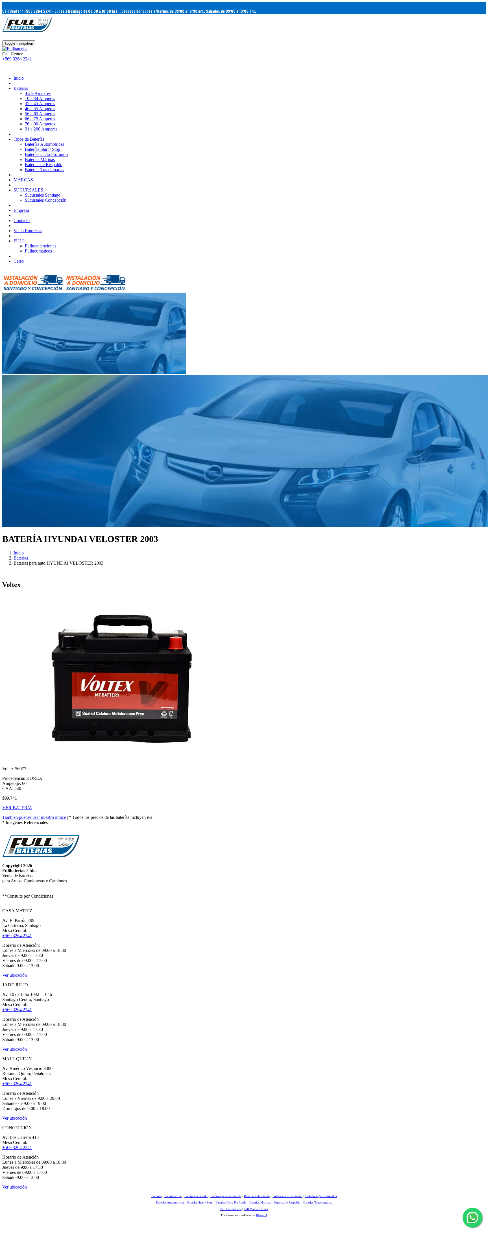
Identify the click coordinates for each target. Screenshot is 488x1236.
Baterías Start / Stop (42, 149)
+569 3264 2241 (17, 58)
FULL (19, 240)
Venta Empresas (28, 230)
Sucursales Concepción (45, 200)
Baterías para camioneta (225, 1196)
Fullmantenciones (40, 245)
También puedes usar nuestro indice (34, 817)
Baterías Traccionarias (44, 169)
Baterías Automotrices (44, 144)
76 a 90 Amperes (40, 123)
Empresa (21, 210)
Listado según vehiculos (321, 1196)
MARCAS (23, 179)
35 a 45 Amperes (40, 103)
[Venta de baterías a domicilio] (14, 48)
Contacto (22, 220)
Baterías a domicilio (257, 1196)
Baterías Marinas (40, 159)
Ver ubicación (14, 975)
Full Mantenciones (256, 1209)
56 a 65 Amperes (40, 113)
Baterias (21, 558)
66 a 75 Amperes (40, 118)
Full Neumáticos (230, 1209)
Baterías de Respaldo (43, 164)
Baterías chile (173, 1196)
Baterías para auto (196, 1196)
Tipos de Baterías (29, 139)
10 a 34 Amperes (40, 98)
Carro (19, 261)
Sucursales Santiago (42, 195)
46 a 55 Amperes (40, 108)
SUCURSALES (28, 190)
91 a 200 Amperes (41, 129)
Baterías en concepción (287, 1196)
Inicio (19, 78)
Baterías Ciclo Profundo (46, 154)
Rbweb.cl (261, 1215)
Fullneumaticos (38, 251)
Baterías (21, 88)
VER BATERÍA (17, 807)
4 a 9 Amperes (38, 93)
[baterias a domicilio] (33, 290)
